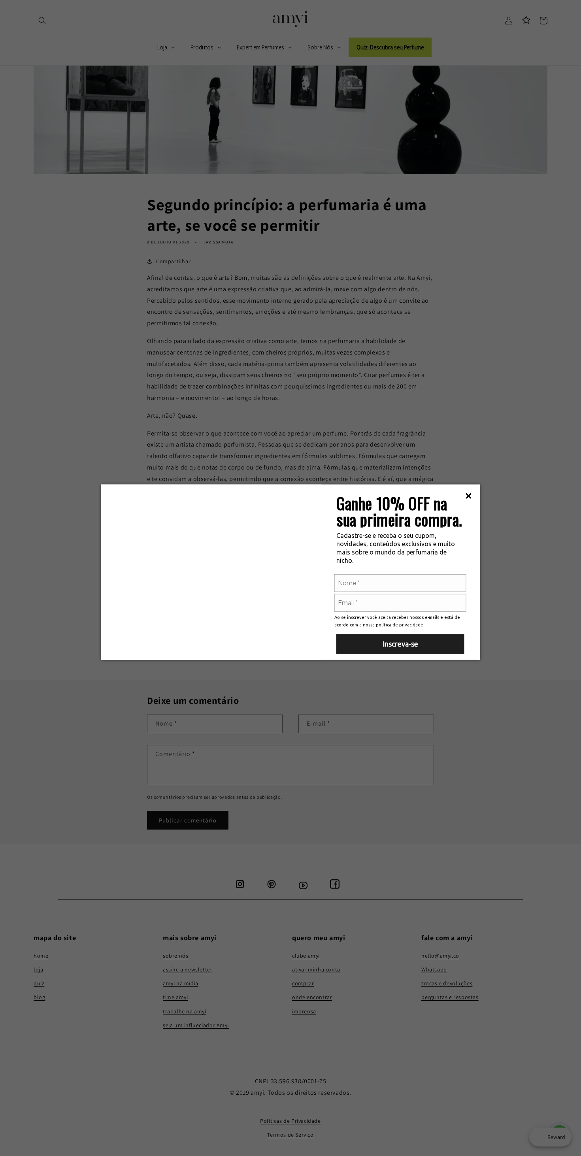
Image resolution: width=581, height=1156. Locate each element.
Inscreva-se (400, 644)
